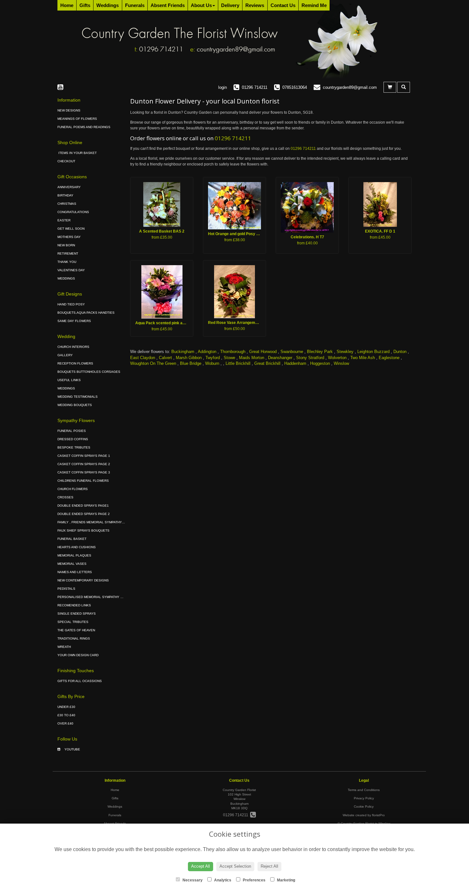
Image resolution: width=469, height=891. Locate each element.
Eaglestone (389, 357)
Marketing (285, 880)
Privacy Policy (364, 798)
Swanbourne (291, 351)
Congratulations (73, 212)
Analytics (222, 880)
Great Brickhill (267, 363)
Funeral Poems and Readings (83, 127)
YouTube (71, 749)
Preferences (253, 880)
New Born (66, 245)
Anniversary (69, 187)
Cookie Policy (364, 806)
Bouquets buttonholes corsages (88, 371)
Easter (64, 220)
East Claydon (142, 357)
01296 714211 (233, 138)
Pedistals (66, 588)
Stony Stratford (310, 357)
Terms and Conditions (364, 790)
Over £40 (65, 723)
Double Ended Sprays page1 (83, 505)
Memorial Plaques (74, 555)
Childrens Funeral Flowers (83, 480)
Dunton (399, 351)
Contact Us (283, 5)
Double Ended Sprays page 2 (83, 514)
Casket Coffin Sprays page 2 (83, 464)
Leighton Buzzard (373, 351)
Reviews (254, 5)
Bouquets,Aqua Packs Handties (86, 312)
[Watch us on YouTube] (62, 87)
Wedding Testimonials (77, 396)
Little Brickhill (238, 363)
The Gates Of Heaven (76, 630)
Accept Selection (235, 866)
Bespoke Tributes (73, 447)
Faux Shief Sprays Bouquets (83, 530)
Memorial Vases (71, 563)
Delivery (230, 5)
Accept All (200, 866)
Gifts (84, 5)
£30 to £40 (66, 715)
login (222, 87)
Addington (207, 351)
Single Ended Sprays (76, 613)
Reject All (269, 866)
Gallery (65, 355)
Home (66, 5)
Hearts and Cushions (76, 547)
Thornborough (232, 351)
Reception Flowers (75, 363)
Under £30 (66, 707)
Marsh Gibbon (189, 357)
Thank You (66, 262)
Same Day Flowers (74, 321)
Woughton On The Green (153, 363)
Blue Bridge (190, 363)
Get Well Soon (71, 228)
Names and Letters (74, 572)
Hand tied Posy (71, 304)
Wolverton (337, 357)
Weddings (107, 5)
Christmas (66, 203)
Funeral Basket (71, 539)
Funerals (135, 5)
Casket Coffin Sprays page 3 (83, 472)
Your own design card (78, 655)
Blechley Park (320, 351)
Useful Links (69, 380)
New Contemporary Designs (83, 580)
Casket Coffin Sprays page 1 (83, 455)
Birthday (65, 195)
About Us (201, 5)
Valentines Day (71, 270)
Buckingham (182, 351)
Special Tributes (72, 622)
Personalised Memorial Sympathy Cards (94, 597)
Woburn (212, 363)
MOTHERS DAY (69, 237)
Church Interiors (73, 347)
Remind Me (314, 5)
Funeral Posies (71, 431)
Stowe (229, 357)
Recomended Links (74, 605)
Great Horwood (263, 351)
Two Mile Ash (362, 357)
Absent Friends (168, 5)
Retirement (67, 253)
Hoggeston (320, 363)
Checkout (66, 161)
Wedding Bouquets (74, 405)
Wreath (64, 647)
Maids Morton (251, 357)
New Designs (68, 110)
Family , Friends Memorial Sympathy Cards (95, 522)
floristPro (378, 815)
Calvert (165, 357)
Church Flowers (72, 489)
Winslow (341, 363)
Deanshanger (280, 357)
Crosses (65, 497)
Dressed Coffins (72, 439)
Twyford (212, 357)
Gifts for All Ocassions (79, 681)
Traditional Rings (73, 638)
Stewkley (345, 351)
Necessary (192, 880)
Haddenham (295, 363)
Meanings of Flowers (77, 118)
